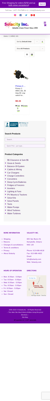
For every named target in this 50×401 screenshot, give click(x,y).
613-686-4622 (36, 253)
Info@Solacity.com (37, 10)
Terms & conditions (11, 248)
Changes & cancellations (13, 245)
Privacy (6, 250)
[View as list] (31, 54)
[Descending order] (42, 41)
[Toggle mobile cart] (45, 25)
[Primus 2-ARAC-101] (21, 74)
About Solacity (9, 253)
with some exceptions (18, 5)
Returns (7, 242)
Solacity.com (36, 262)
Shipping (7, 239)
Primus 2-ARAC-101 (24, 86)
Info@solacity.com (34, 259)
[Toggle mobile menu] (45, 22)
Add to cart (18, 108)
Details (25, 106)
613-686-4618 (38, 250)
